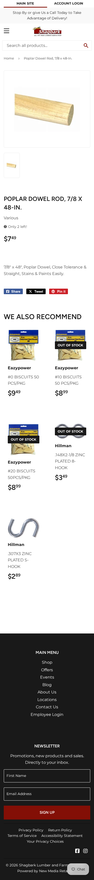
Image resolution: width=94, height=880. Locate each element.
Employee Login (47, 714)
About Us (47, 692)
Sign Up (47, 812)
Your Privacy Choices (45, 841)
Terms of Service (22, 836)
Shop (47, 662)
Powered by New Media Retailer (45, 871)
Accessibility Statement (62, 836)
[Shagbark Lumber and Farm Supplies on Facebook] (77, 851)
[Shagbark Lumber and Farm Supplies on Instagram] (85, 851)
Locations (47, 699)
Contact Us (47, 707)
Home (9, 58)
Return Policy (60, 830)
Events (47, 677)
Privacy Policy (31, 830)
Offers (47, 669)
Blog (47, 684)
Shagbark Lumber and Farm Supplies (51, 865)
